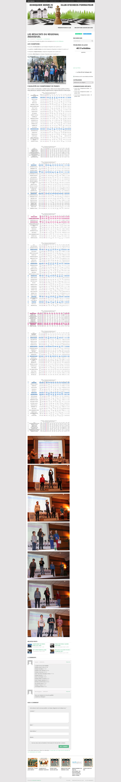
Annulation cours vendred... (68, 1)
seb (28, 39)
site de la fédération (59, 41)
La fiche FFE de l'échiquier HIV (84, 72)
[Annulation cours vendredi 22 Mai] (66, 762)
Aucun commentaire (59, 652)
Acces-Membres (89, 780)
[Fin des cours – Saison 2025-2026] (55, 762)
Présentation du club (64, 27)
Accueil (68, 780)
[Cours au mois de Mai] (88, 762)
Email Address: (33, 731)
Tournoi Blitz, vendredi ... (42, 1)
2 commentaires (46, 39)
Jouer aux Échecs (76, 67)
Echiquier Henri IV (36, 780)
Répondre (68, 662)
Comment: (32, 711)
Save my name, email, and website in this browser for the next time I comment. (48, 742)
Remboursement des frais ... (83, 1)
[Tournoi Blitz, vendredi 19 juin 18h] (44, 762)
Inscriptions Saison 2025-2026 (84, 27)
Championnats (39, 39)
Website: (31, 737)
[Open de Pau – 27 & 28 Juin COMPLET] (33, 762)
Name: (31, 725)
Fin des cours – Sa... (54, 1)
